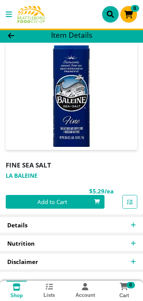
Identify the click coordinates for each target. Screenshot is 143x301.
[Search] (110, 14)
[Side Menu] (9, 14)
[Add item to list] (130, 202)
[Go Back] (22, 35)
